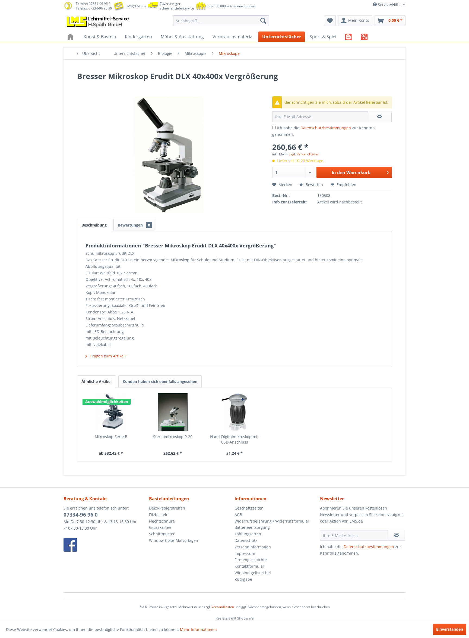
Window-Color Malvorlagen (173, 540)
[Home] (71, 37)
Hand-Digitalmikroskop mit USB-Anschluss (234, 439)
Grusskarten (160, 527)
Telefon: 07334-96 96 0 (93, 3)
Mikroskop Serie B (111, 436)
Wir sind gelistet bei (252, 572)
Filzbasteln (159, 514)
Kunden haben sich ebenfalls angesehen (160, 381)
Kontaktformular (249, 566)
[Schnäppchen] (364, 37)
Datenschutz (245, 540)
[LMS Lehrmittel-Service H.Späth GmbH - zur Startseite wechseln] (98, 22)
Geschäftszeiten (249, 508)
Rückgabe (243, 579)
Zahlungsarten (247, 533)
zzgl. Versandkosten (304, 154)
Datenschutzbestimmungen (325, 127)
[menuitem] (221, 20)
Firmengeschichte (250, 559)
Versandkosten (222, 607)
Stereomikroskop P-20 (172, 436)
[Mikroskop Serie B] (111, 412)
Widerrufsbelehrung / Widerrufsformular (271, 521)
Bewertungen (134, 225)
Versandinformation (252, 546)
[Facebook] (105, 545)
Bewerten (314, 184)
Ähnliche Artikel (96, 381)
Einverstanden (449, 629)
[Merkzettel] (330, 20)
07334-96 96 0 (81, 514)
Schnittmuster (162, 533)
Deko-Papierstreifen (167, 508)
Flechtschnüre (162, 521)
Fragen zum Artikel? (107, 356)
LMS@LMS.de (136, 6)
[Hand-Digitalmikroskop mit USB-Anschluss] (234, 412)
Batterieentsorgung (252, 527)
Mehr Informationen (198, 629)
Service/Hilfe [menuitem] (389, 4)
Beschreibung (94, 225)
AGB (238, 514)
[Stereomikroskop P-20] (173, 412)
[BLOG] (348, 37)
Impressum (244, 553)
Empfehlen (345, 184)
